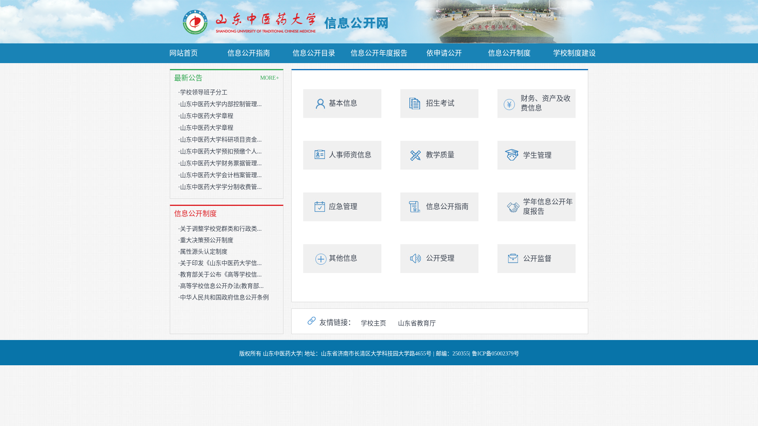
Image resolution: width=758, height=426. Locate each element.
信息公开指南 (447, 207)
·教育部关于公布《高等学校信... (220, 274)
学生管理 (537, 155)
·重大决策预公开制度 (205, 240)
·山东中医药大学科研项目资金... (220, 139)
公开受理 (440, 258)
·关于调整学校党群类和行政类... (220, 229)
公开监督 (537, 259)
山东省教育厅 (417, 323)
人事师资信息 (350, 155)
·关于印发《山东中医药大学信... (220, 263)
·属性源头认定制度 (202, 251)
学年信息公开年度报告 (548, 206)
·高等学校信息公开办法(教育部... (221, 286)
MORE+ (269, 78)
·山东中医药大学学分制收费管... (220, 187)
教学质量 (440, 155)
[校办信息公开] (293, 33)
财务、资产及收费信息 (545, 103)
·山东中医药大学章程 (205, 116)
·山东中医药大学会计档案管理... (220, 175)
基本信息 (343, 103)
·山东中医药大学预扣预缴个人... (220, 151)
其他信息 (343, 258)
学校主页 (373, 323)
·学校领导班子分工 (202, 92)
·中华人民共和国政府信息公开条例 (223, 297)
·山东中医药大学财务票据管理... (220, 163)
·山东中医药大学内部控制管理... (220, 104)
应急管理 (343, 207)
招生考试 (440, 103)
